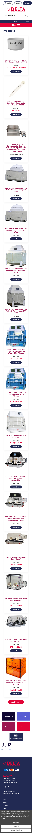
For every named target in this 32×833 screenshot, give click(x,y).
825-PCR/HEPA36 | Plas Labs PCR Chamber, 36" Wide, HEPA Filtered (16, 351)
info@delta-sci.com (9, 787)
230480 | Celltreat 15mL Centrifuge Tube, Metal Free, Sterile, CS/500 (16, 103)
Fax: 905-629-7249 (9, 780)
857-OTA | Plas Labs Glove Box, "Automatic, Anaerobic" (15, 478)
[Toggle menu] (16, 21)
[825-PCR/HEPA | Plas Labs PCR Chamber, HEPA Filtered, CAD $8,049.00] (16, 379)
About (4, 799)
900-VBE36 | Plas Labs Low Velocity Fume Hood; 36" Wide (16, 270)
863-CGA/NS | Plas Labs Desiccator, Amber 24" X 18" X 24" (16, 682)
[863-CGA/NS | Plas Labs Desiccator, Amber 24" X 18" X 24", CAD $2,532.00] (16, 668)
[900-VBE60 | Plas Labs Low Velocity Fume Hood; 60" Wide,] (16, 175)
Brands (5, 802)
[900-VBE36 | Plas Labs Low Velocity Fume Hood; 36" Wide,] (16, 256)
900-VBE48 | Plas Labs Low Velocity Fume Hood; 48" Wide (16, 230)
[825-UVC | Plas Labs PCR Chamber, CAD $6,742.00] (16, 422)
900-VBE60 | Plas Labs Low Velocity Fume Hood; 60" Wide (16, 190)
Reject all (16, 826)
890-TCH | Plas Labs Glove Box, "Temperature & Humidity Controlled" (16, 518)
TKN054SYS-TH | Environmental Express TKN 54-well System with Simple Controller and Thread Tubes (16, 147)
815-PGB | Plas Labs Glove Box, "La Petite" (16, 640)
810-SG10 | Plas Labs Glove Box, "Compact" (16, 599)
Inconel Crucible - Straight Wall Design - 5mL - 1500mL (16, 61)
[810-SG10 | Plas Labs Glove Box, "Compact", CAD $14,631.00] (16, 585)
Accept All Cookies (16, 830)
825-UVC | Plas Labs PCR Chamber (16, 436)
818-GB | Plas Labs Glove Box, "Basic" (16, 558)
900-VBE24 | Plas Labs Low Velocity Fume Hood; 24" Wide (16, 311)
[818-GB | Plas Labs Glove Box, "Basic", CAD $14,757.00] (16, 544)
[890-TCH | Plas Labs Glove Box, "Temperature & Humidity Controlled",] (16, 504)
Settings (16, 822)
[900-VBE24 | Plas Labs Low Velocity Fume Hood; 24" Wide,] (16, 296)
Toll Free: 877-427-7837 (10, 782)
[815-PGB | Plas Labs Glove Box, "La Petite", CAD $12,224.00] (16, 626)
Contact (27, 3)
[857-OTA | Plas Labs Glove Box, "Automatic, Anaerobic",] (16, 463)
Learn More (16, 71)
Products (5, 805)
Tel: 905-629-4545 (9, 778)
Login (18, 3)
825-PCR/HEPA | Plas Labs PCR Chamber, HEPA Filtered (16, 394)
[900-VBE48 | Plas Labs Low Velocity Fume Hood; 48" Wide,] (16, 215)
